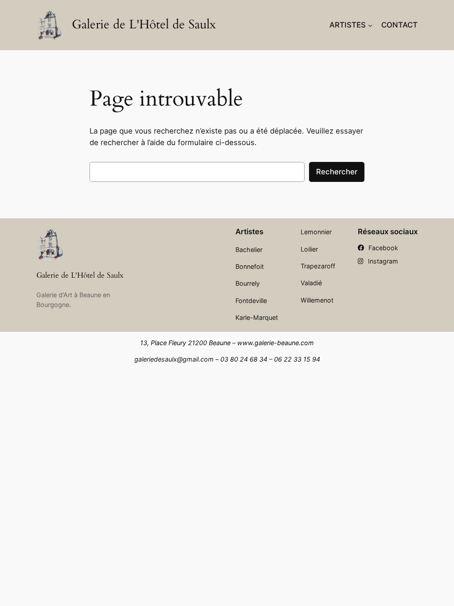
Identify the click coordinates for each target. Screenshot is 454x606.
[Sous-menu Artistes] (370, 25)
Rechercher (336, 171)
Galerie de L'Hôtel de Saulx (144, 24)
